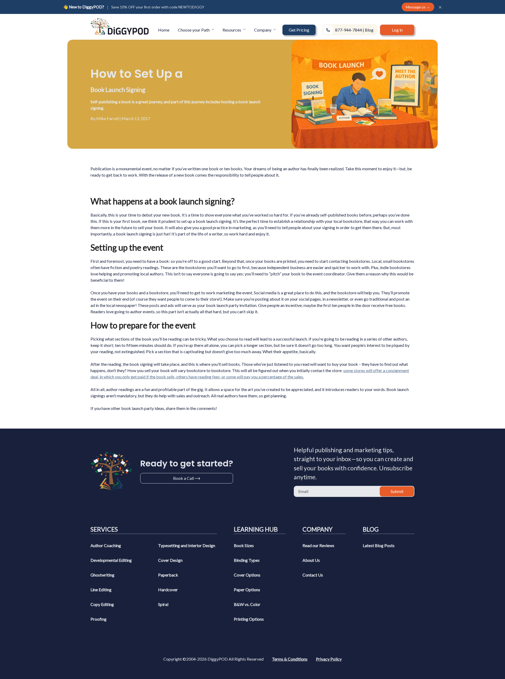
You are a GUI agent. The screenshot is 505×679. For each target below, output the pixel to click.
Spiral (163, 604)
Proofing (98, 618)
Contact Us (312, 574)
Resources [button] (232, 29)
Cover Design (170, 560)
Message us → (418, 7)
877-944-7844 (348, 29)
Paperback (168, 574)
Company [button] (263, 29)
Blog (369, 29)
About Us (311, 560)
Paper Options (247, 589)
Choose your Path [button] (194, 29)
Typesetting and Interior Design (186, 545)
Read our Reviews (318, 545)
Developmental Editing (111, 560)
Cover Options (247, 574)
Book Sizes (244, 545)
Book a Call (183, 478)
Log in (397, 29)
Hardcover (168, 589)
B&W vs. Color (247, 604)
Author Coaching (105, 545)
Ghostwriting (102, 574)
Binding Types (247, 560)
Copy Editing (102, 604)
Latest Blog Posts (379, 545)
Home (163, 29)
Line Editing (101, 589)
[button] (299, 29)
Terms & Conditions (289, 658)
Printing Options (249, 618)
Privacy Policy (329, 658)
